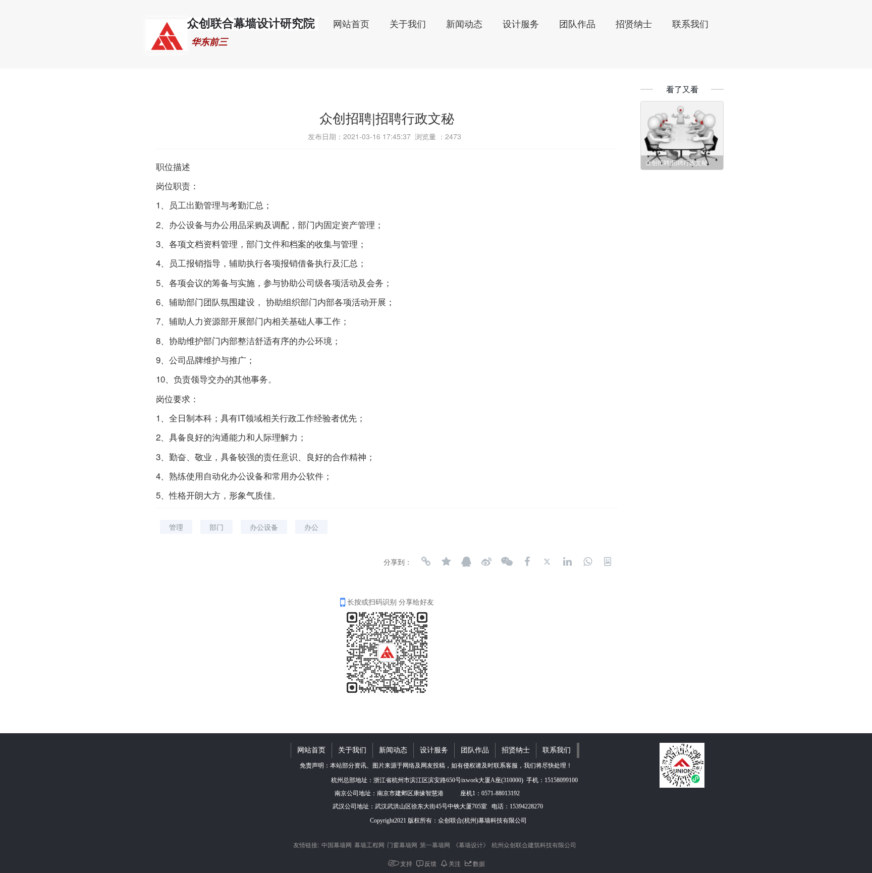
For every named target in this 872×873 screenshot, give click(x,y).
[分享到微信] (507, 562)
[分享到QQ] (466, 562)
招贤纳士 (634, 24)
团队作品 (577, 24)
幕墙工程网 (369, 844)
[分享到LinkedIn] (567, 562)
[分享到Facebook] (527, 562)
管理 (176, 527)
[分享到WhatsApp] (587, 562)
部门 (216, 527)
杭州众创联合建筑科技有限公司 (534, 844)
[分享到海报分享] (608, 562)
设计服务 (521, 24)
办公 (311, 527)
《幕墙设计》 (471, 844)
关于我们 (408, 24)
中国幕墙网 (336, 844)
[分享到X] (547, 562)
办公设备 (264, 527)
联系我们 (690, 24)
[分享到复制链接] (426, 562)
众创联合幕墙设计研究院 (251, 23)
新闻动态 (464, 24)
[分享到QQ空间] (446, 562)
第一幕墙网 (435, 844)
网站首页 (351, 24)
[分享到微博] (486, 562)
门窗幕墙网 (402, 844)
